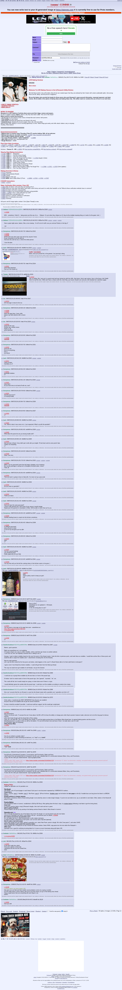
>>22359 (39, 623)
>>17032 (40, 178)
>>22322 (55, 220)
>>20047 (3, 197)
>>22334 (43, 460)
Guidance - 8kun (51, 982)
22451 (34, 742)
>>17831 (3, 162)
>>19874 (3, 187)
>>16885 (27, 146)
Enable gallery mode (116, 68)
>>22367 (6, 712)
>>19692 (59, 146)
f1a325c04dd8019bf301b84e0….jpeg (42, 570)
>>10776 (8, 182)
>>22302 (6, 413)
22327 (34, 411)
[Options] (119, 0)
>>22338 (34, 500)
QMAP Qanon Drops (75, 73)
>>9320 (50, 145)
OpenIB (67, 974)
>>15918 (19, 146)
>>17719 (35, 146)
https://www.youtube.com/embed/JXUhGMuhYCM (40, 760)
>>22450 (43, 623)
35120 (41, 899)
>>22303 (6, 312)
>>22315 (50, 209)
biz (35, 0)
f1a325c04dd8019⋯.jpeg (15, 570)
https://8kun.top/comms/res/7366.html (14, 629)
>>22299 (6, 235)
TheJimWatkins (71, 982)
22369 (51, 689)
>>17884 (3, 174)
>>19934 (3, 191)
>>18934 (19, 149)
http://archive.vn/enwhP (65, 149)
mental (48, 0)
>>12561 (6, 725)
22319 (29, 321)
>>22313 (6, 301)
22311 (45, 220)
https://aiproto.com (64, 10)
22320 (34, 335)
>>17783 (3, 153)
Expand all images (117, 65)
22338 (34, 522)
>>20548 (55, 815)
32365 (34, 884)
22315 (31, 274)
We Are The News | (47, 73)
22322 (30, 358)
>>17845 (3, 165)
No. (79, 77)
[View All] (87, 77)
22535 (41, 782)
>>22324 (34, 358)
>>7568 (30, 145)
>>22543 (44, 730)
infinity (63, 974)
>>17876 (3, 168)
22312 (34, 231)
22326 (34, 401)
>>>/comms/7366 (9, 630)
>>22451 (39, 730)
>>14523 (3, 177)
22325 (34, 390)
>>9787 (57, 145)
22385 (34, 709)
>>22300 (6, 338)
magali (43, 0)
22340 (30, 547)
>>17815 (3, 159)
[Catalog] (67, 13)
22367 (51, 644)
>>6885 (16, 145)
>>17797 (3, 155)
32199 (38, 855)
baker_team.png (39, 856)
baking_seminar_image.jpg (38, 75)
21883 (82, 77)
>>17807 (3, 158)
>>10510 (63, 145)
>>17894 (3, 175)
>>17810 (35, 158)
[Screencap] (22, 911)
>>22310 (31, 277)
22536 (41, 833)
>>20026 (3, 194)
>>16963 (3, 178)
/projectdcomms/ (70, 71)
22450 (34, 730)
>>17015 (35, 178)
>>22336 (48, 460)
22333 (34, 472)
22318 (34, 308)
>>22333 (38, 460)
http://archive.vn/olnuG (50, 149)
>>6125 (3, 145)
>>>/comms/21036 (9, 836)
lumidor (39, 0)
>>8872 (43, 145)
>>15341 (11, 146)
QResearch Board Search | (61, 73)
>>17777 (3, 172)
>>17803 (3, 156)
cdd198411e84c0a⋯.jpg (15, 76)
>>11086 (71, 145)
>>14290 (105, 145)
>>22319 (39, 247)
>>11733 (81, 145)
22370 (51, 697)
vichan (59, 974)
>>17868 (43, 166)
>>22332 (38, 429)
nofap (52, 0)
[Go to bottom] (59, 13)
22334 (30, 482)
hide (6, 75)
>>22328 (38, 379)
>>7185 (23, 145)
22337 (34, 513)
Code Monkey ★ (63, 978)
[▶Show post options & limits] (81, 62)
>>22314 (50, 220)
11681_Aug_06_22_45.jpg (39, 249)
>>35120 (39, 884)
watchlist (62, 0)
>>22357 (6, 626)
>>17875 (55, 166)
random (27, 0)
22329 (34, 429)
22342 (30, 568)
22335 (30, 491)
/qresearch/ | (61, 71)
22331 (34, 451)
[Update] (44, 911)
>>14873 (3, 146)
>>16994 (29, 178)
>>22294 (6, 234)
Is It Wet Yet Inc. (61, 988)
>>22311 (6, 266)
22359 (34, 635)
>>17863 (3, 166)
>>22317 (34, 247)
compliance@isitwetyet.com (67, 986)
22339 (34, 536)
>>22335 (38, 472)
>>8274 (37, 145)
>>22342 (38, 559)
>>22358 (39, 599)
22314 (34, 263)
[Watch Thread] (94, 77)
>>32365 (43, 855)
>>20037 (3, 195)
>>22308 (6, 212)
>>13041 (89, 145)
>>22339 (38, 513)
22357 (34, 599)
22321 (34, 344)
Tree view (119, 67)
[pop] (27, 276)
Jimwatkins (64, 982)
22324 (34, 380)
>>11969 (30, 135)
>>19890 (3, 188)
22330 (30, 439)
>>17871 (49, 166)
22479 (34, 767)
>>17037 (46, 178)
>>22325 (39, 358)
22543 (29, 841)
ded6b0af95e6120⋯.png (15, 856)
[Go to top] (9, 911)
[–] (29, 77)
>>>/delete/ (74, 987)
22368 (51, 673)
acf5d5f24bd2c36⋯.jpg (14, 249)
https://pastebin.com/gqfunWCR (42, 135)
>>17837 (3, 164)
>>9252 (3, 182)
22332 (34, 460)
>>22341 (34, 546)
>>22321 (33, 321)
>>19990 (8, 192)
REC (69, 42)
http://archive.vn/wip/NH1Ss (32, 149)
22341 (34, 559)
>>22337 (34, 491)
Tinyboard (55, 974)
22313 (30, 247)
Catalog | (54, 71)
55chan (32, 0)
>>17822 (3, 161)
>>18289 (43, 146)
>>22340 (43, 513)
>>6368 (9, 145)
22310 (46, 209)
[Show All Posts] (103, 77)
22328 (30, 420)
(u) (46, 75)
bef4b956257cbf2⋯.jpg (14, 601)
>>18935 (51, 146)
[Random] (81, 13)
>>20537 (3, 198)
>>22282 (6, 404)
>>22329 (38, 390)
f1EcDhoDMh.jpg (39, 600)
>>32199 (6, 887)
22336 (30, 501)
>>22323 (59, 220)
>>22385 (55, 644)
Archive (48, 60)
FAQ (89, 63)
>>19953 (3, 192)
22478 (34, 752)
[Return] (52, 13)
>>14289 (27, 136)
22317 (29, 298)
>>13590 (97, 145)
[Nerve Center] (74, 13)
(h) (45, 75)
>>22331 (34, 420)
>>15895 (33, 138)
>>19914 (3, 190)
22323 (34, 369)
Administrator (58, 982)
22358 (34, 623)
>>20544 (67, 146)
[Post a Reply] (94, 911)
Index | (49, 71)
